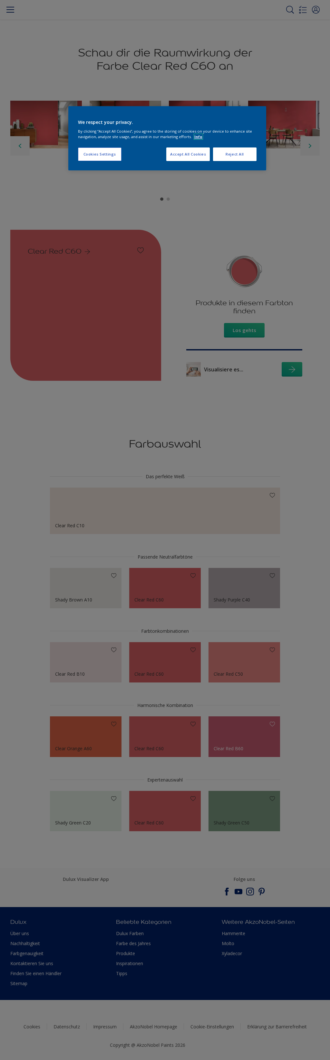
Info (198, 136)
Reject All (235, 154)
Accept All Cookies (188, 154)
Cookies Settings (99, 154)
